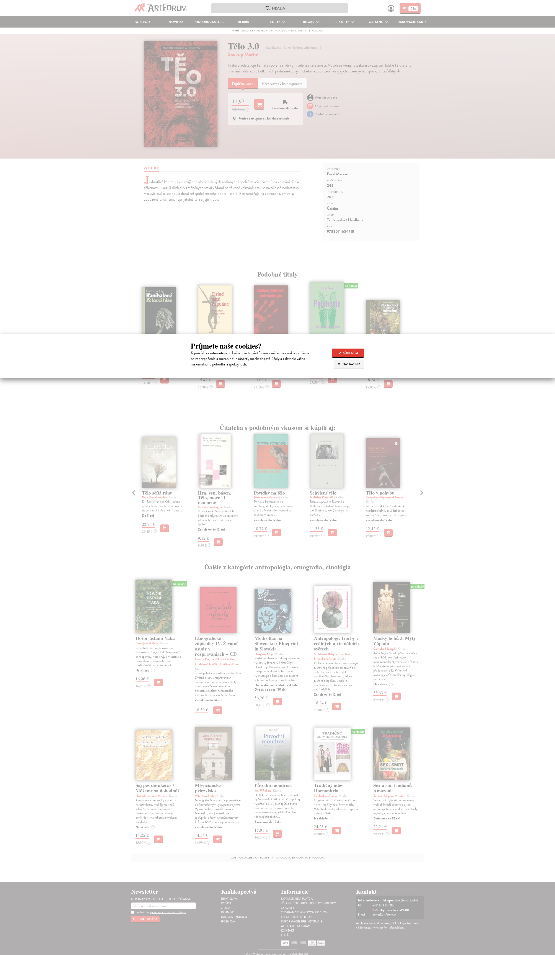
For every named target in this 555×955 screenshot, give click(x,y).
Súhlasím (350, 353)
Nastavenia (351, 364)
